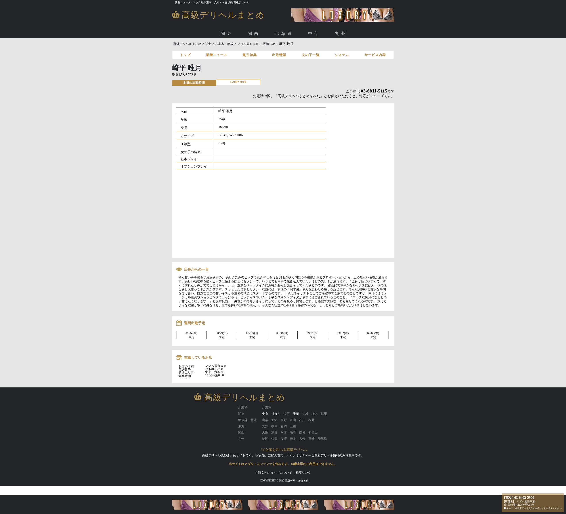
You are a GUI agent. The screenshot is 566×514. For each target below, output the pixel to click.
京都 (273, 48)
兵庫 (293, 48)
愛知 (201, 48)
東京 (201, 48)
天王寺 (255, 48)
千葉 (296, 414)
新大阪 (232, 48)
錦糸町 (346, 48)
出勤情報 (279, 55)
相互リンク (303, 472)
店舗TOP (269, 44)
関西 (254, 33)
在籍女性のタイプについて (273, 472)
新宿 (306, 48)
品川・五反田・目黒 (285, 48)
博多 (211, 48)
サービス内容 (375, 55)
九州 (341, 33)
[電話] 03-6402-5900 (519, 497)
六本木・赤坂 (248, 48)
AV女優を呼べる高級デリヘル (284, 450)
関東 (227, 33)
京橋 (244, 48)
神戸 (303, 48)
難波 (221, 48)
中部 (314, 33)
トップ (185, 55)
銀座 (265, 48)
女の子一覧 (310, 55)
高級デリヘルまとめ (187, 44)
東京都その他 (374, 48)
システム (342, 55)
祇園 (283, 48)
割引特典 (250, 55)
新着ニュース (216, 55)
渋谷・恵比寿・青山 (221, 48)
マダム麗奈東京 (248, 44)
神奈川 (276, 414)
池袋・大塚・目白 (325, 48)
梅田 (211, 48)
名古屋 (212, 48)
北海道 (284, 33)
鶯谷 (358, 48)
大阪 (201, 48)
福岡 (201, 48)
